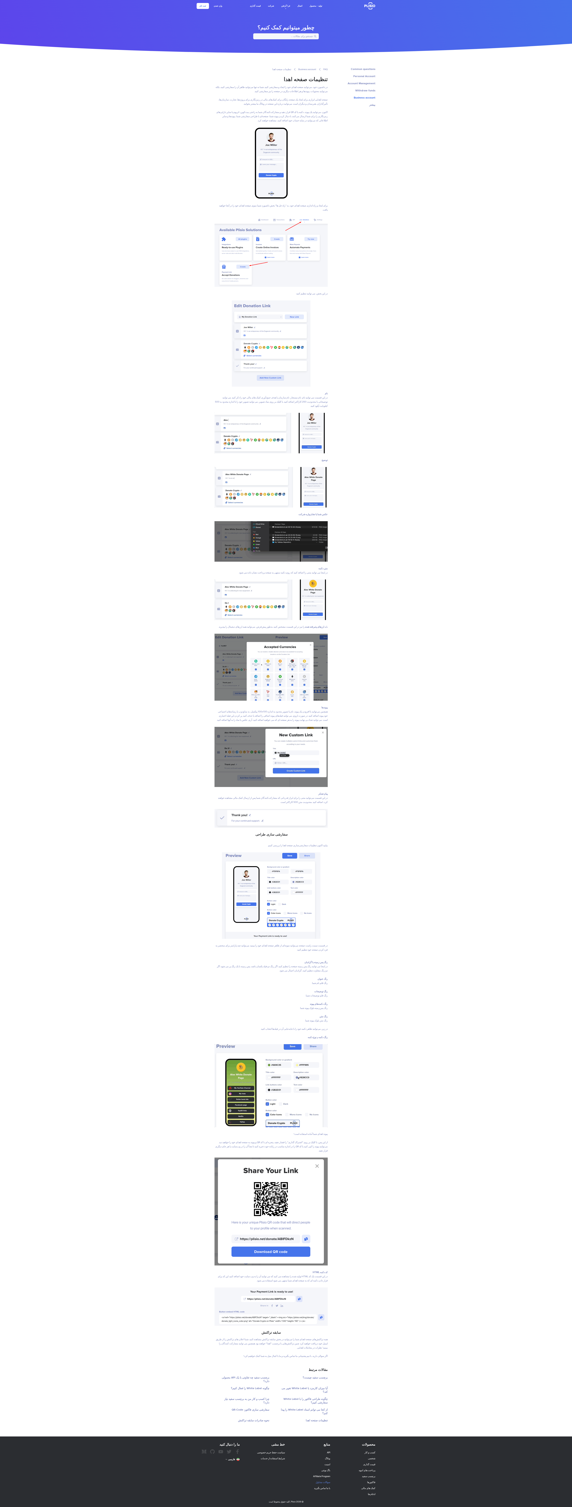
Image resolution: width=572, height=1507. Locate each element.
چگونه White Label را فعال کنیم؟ (250, 1388)
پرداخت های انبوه (367, 1470)
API (328, 1452)
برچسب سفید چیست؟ (315, 1377)
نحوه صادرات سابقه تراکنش (253, 1420)
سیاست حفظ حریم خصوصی (271, 1452)
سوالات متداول (323, 1482)
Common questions (363, 69)
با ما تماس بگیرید (322, 1488)
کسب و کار (370, 1452)
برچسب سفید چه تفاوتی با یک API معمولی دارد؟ (245, 1379)
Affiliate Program (321, 1476)
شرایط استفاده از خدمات (273, 1458)
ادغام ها (371, 1494)
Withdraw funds (365, 90)
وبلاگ (327, 1458)
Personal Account (364, 76)
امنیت (327, 1464)
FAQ (325, 69)
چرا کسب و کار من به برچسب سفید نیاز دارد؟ (246, 1400)
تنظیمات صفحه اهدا (317, 1420)
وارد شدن (218, 6)
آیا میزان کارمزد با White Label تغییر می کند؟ (305, 1390)
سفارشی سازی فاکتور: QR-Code (250, 1409)
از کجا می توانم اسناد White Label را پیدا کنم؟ (304, 1411)
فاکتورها (371, 1482)
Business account (364, 97)
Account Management (361, 83)
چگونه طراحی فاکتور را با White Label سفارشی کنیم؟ (305, 1400)
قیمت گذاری (255, 6)
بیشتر (372, 104)
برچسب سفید (368, 1476)
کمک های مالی (368, 1488)
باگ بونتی (325, 1470)
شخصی (371, 1458)
